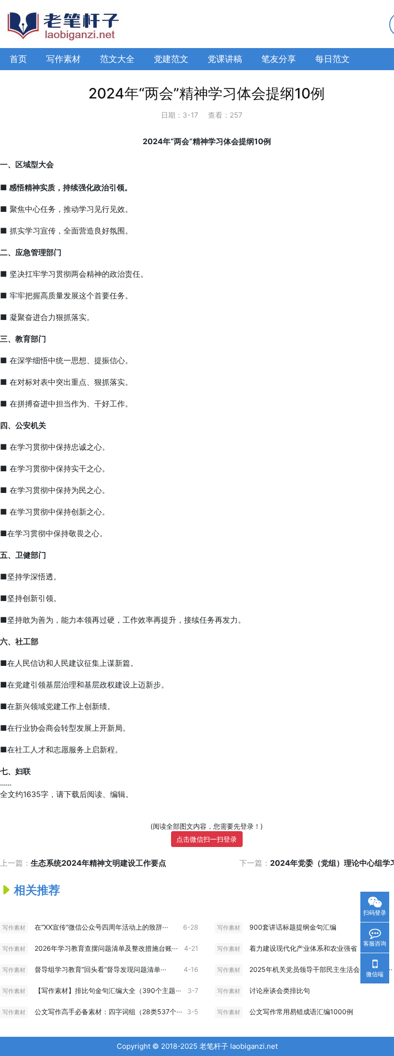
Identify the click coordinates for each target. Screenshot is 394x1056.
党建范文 (171, 59)
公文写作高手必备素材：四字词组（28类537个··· (108, 1011)
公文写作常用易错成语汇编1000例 (301, 1011)
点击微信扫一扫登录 (206, 839)
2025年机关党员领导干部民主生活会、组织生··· (321, 969)
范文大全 (117, 59)
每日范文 (332, 59)
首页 (18, 59)
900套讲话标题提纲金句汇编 (292, 927)
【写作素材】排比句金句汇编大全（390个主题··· (108, 990)
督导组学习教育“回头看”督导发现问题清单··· (100, 969)
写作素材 (63, 59)
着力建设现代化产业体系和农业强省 (303, 948)
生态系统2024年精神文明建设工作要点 (98, 863)
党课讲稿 (225, 59)
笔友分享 (278, 59)
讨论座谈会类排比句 (279, 990)
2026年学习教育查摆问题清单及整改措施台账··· (106, 948)
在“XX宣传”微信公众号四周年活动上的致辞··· (101, 927)
